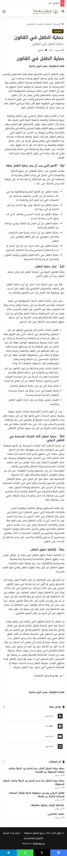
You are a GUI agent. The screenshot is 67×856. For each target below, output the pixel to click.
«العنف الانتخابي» (55, 814)
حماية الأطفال (53, 445)
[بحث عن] (63, 13)
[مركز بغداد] (46, 11)
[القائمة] (4, 13)
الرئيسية (57, 24)
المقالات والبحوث (44, 24)
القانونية (31, 24)
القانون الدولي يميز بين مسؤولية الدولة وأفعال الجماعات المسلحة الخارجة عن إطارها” (36, 795)
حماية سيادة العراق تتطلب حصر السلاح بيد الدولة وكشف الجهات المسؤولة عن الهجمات (36, 770)
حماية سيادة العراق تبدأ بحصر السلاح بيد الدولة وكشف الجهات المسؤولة (33, 782)
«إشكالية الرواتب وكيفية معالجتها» (47, 805)
